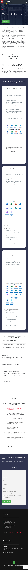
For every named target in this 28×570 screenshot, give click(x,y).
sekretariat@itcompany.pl (8, 552)
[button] (14, 413)
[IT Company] (6, 2)
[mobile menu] (26, 2)
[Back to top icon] (14, 562)
